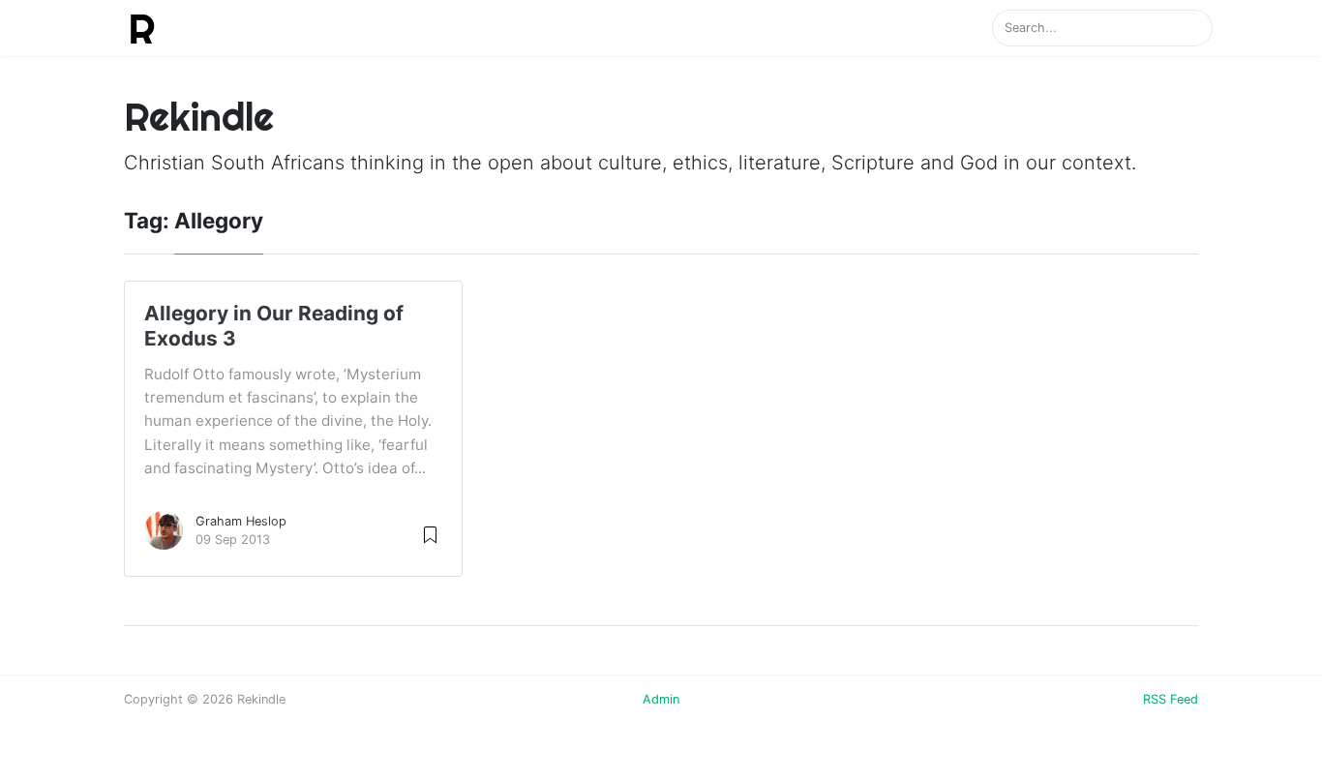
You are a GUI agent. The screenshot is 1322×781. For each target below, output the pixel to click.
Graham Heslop (240, 521)
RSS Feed (1170, 699)
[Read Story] (430, 533)
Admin (661, 699)
